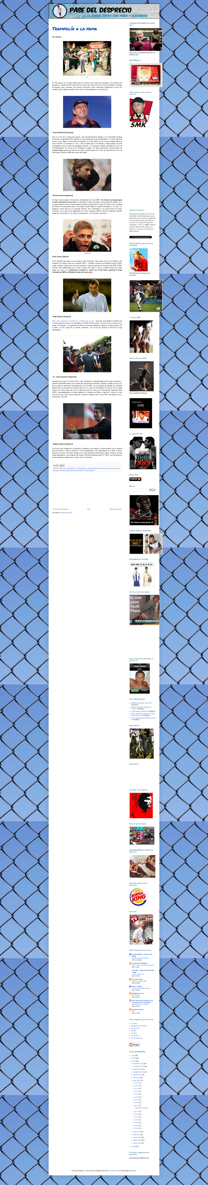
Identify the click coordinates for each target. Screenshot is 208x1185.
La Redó (134, 1033)
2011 (133, 1061)
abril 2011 (136, 1134)
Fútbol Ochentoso (138, 1009)
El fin (133, 1011)
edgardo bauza (82, 468)
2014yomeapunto (137, 1038)
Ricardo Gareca (110, 468)
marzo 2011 (137, 1137)
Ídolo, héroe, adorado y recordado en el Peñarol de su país (73, 321)
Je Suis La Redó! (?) (138, 974)
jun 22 (137, 1100)
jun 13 (137, 1117)
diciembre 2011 (138, 1063)
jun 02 (137, 1125)
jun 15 (137, 1111)
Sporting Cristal (64, 470)
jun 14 (137, 1114)
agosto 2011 (137, 1075)
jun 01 (137, 1128)
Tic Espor (134, 1023)
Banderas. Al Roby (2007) (139, 981)
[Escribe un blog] (56, 465)
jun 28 (137, 1088)
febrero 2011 (137, 1140)
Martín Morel (135, 995)
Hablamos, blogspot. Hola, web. (141, 703)
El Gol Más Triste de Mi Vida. (140, 1004)
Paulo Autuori (101, 468)
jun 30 (137, 1083)
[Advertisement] (87, 490)
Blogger (133, 1171)
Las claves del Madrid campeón (141, 988)
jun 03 (137, 1122)
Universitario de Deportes (76, 470)
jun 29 (137, 1086)
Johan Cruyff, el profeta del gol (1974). (143, 965)
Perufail (133, 1031)
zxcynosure (112, 1171)
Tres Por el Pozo (137, 979)
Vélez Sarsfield (89, 470)
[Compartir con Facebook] (61, 465)
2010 (133, 1146)
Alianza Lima (63, 468)
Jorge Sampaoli (92, 468)
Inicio (89, 509)
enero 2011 (137, 1143)
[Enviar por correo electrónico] (54, 465)
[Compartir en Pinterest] (63, 465)
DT (77, 468)
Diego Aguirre (71, 468)
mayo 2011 (137, 1132)
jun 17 (137, 1105)
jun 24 (137, 1097)
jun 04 (137, 1120)
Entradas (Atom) (67, 513)
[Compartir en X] (59, 465)
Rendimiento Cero (138, 993)
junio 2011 (136, 1080)
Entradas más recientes (60, 509)
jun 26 (137, 1094)
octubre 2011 (137, 1069)
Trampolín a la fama (74, 28)
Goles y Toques (137, 986)
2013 (133, 1055)
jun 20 (137, 1102)
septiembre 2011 (138, 1072)
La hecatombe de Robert (139, 711)
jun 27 (137, 1091)
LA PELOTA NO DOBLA (140, 963)
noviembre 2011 (138, 1066)
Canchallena (135, 1035)
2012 (133, 1058)
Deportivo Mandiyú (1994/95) (140, 958)
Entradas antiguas (115, 509)
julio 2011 (136, 1078)
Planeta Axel (135, 1028)
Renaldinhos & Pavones (139, 1026)
